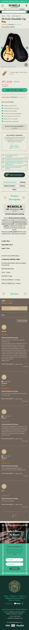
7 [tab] (10, 66)
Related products (9, 186)
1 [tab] (1, 66)
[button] (13, 515)
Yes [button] (14, 364)
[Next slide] (27, 48)
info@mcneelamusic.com (15, 618)
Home (6, 596)
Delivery (22, 186)
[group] (14, 301)
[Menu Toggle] (3, 6)
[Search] (26, 11)
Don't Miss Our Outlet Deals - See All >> (14, 1)
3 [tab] (4, 66)
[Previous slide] (2, 48)
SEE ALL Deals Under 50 (8, 27)
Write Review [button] (14, 308)
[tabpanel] (14, 48)
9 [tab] (13, 66)
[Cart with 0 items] (26, 6)
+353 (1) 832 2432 (15, 616)
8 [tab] (11, 66)
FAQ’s (14, 189)
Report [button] (17, 364)
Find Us (22, 596)
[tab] (22, 320)
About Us (14, 596)
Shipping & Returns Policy (14, 598)
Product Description (9, 182)
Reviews (23, 182)
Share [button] (21, 364)
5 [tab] (7, 66)
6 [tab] (8, 66)
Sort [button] (3, 315)
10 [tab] (14, 66)
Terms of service (14, 600)
